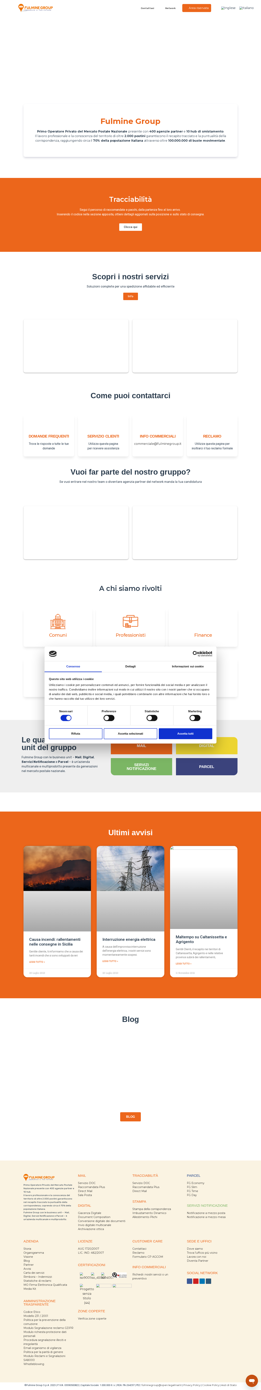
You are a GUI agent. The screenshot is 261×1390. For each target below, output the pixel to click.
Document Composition (94, 1217)
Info (76, 351)
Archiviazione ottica (91, 1229)
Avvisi (27, 1268)
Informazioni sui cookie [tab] (187, 666)
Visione (28, 1256)
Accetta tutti (185, 733)
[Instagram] (208, 1281)
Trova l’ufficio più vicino (202, 1252)
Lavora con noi (196, 1256)
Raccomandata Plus (91, 1187)
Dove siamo (195, 1248)
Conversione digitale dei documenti (101, 1221)
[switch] (109, 718)
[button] (4, 63)
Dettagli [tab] (130, 666)
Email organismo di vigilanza (42, 1348)
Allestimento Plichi (144, 1217)
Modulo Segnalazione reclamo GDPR (48, 1328)
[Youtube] (196, 1281)
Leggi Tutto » (37, 962)
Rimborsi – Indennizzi (38, 1277)
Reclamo (138, 1252)
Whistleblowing (34, 1364)
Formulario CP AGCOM (147, 1256)
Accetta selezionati (130, 733)
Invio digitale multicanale (94, 1225)
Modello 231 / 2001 (36, 1316)
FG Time (192, 1191)
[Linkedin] (202, 1281)
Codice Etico (32, 1312)
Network (170, 8)
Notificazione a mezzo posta (206, 1213)
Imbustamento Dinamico (149, 1213)
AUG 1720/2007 (88, 1248)
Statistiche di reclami (37, 1281)
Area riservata (198, 8)
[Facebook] (189, 1281)
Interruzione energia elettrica (128, 939)
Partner (29, 1264)
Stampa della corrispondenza (151, 1209)
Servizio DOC (87, 1183)
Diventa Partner (197, 1260)
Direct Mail (85, 1191)
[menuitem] (228, 8)
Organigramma (34, 1252)
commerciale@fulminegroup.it (158, 444)
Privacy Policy (191, 1385)
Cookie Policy (210, 1385)
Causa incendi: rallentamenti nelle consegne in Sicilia (54, 942)
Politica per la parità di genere (43, 1352)
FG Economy (195, 1183)
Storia (27, 1248)
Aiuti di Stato (229, 1385)
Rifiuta (75, 733)
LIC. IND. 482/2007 (91, 1252)
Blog (27, 1260)
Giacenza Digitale (89, 1213)
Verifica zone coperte (92, 1318)
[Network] (163, 8)
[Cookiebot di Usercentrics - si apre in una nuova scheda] (195, 654)
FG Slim (192, 1187)
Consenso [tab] (73, 666)
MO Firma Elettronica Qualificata (45, 1285)
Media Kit (30, 1289)
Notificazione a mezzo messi (206, 1217)
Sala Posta (85, 1195)
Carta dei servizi (34, 1273)
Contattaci (147, 8)
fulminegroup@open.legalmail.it (162, 1385)
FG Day (192, 1195)
